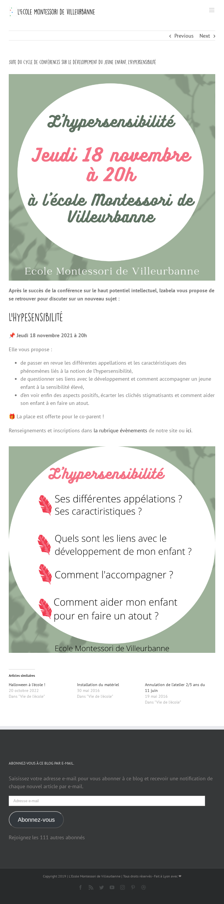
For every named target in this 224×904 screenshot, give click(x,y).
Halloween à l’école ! (27, 684)
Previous (184, 35)
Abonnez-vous (36, 819)
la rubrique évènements (120, 430)
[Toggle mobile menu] (212, 10)
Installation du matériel (98, 684)
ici (188, 430)
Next (205, 35)
